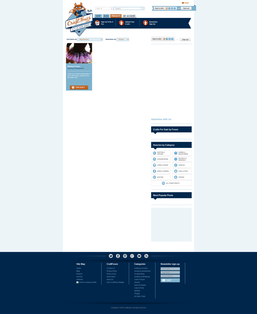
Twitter (172, 8)
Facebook (169, 8)
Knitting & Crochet (140, 268)
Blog (78, 271)
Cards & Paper (139, 279)
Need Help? (111, 277)
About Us (110, 279)
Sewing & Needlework (76, 68)
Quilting (137, 291)
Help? (187, 3)
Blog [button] (106, 16)
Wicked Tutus (74, 66)
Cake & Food (139, 288)
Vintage (137, 293)
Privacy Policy (112, 271)
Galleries (79, 279)
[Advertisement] (171, 63)
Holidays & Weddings (142, 277)
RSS (146, 256)
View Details (79, 88)
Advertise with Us (161, 119)
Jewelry (137, 282)
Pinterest (125, 256)
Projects (79, 274)
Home (78, 268)
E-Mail (139, 256)
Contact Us (111, 268)
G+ (132, 256)
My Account (129, 16)
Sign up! (186, 8)
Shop (98, 16)
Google (175, 8)
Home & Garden (140, 285)
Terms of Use (111, 274)
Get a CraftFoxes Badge (115, 282)
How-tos (79, 277)
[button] (128, 23)
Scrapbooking (139, 274)
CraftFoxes (167, 8)
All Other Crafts (139, 296)
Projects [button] (116, 16)
